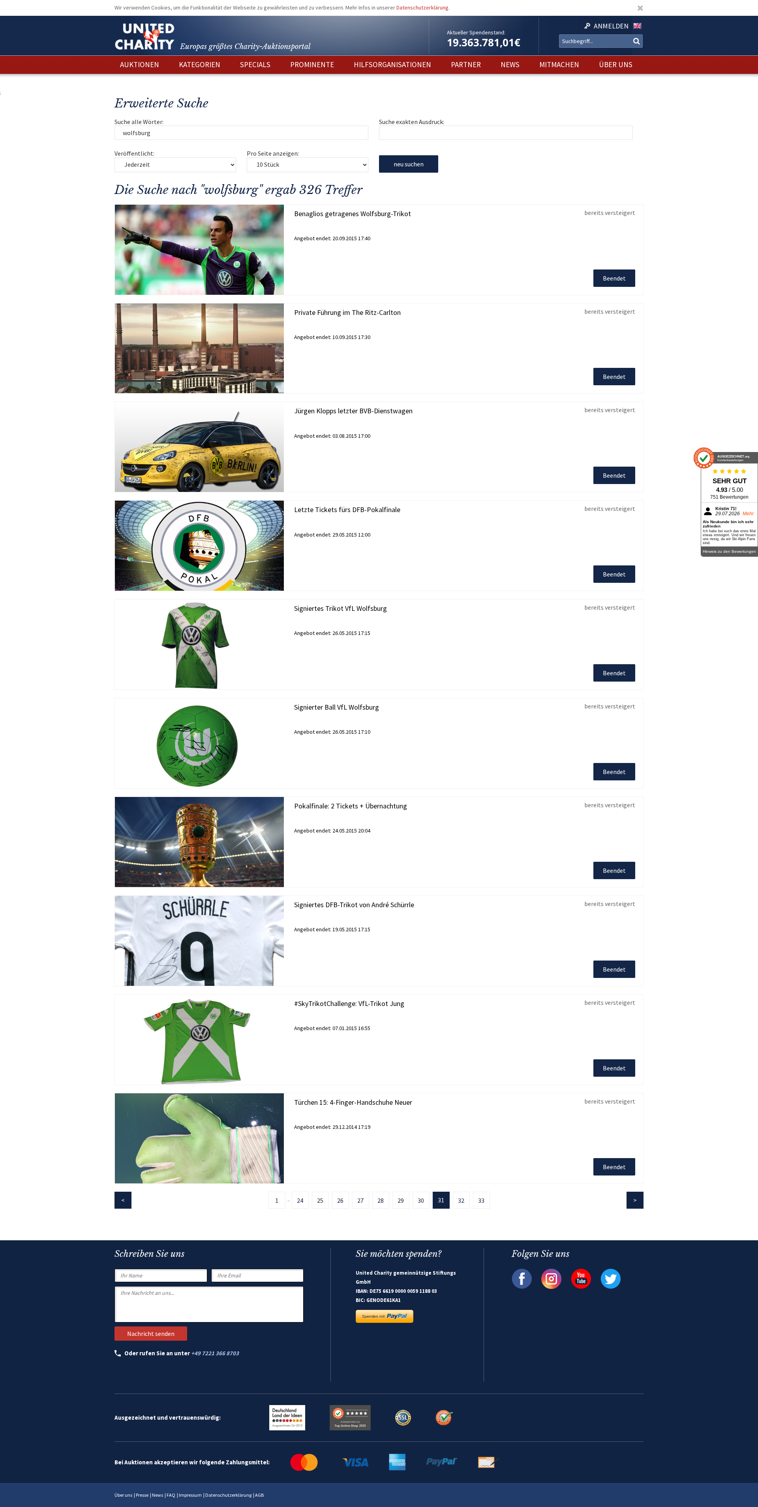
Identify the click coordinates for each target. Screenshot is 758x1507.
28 (380, 1200)
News (157, 1495)
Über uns (123, 1495)
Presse (142, 1495)
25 (320, 1200)
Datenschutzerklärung (422, 7)
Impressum (190, 1495)
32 (461, 1200)
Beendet (614, 278)
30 (421, 1200)
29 (401, 1200)
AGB (259, 1495)
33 (481, 1200)
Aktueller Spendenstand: (476, 32)
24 (300, 1200)
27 (360, 1200)
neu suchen (409, 164)
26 (340, 1200)
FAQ (171, 1495)
